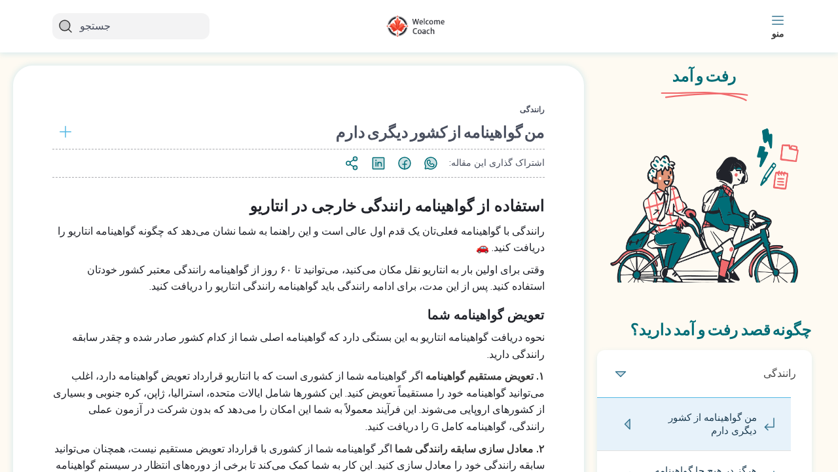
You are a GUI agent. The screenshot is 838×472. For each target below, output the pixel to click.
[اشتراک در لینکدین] (378, 163)
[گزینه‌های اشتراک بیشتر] (352, 163)
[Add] (62, 132)
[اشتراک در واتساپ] (430, 163)
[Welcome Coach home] (419, 26)
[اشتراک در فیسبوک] (404, 163)
